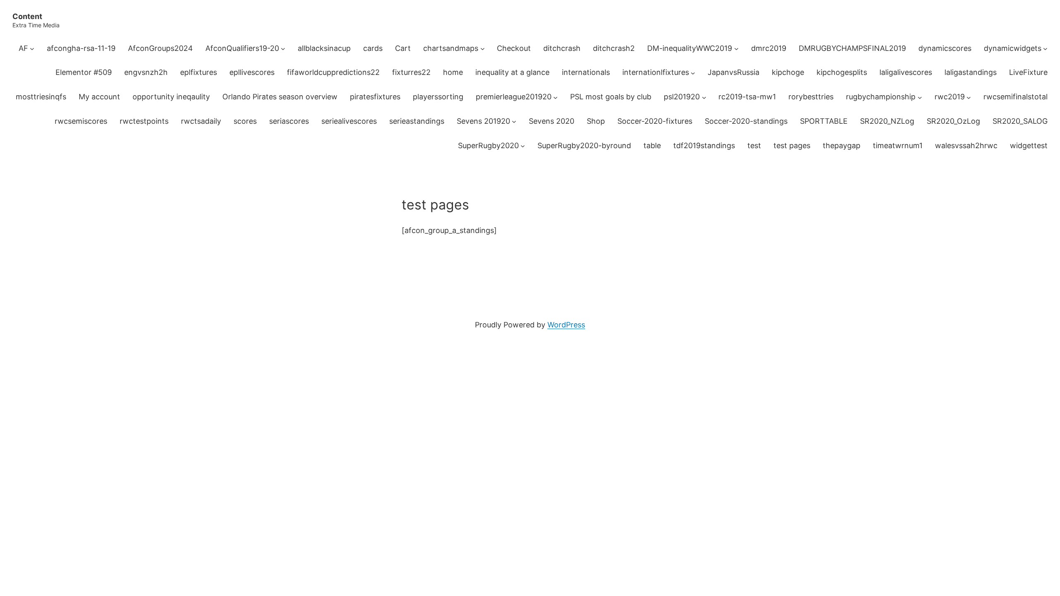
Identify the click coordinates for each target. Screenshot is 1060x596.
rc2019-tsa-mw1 (747, 96)
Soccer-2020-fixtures (654, 121)
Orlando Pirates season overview (279, 96)
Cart (403, 48)
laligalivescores (905, 72)
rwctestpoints (144, 121)
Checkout (514, 48)
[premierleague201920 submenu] (555, 97)
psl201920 (682, 96)
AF (23, 48)
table (652, 145)
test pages (791, 145)
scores (245, 121)
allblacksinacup (324, 48)
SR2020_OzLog (953, 121)
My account (99, 96)
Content (27, 16)
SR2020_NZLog (887, 121)
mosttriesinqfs (41, 96)
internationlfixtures (655, 72)
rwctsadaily (201, 121)
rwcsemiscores (81, 121)
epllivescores (252, 72)
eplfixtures (198, 72)
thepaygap (841, 145)
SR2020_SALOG (1020, 121)
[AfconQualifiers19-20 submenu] (283, 48)
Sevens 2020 (551, 121)
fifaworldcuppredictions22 (333, 72)
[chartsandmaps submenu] (482, 48)
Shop (596, 121)
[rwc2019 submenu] (968, 97)
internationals (586, 72)
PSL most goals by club (610, 96)
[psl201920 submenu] (704, 97)
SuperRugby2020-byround (584, 145)
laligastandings (970, 72)
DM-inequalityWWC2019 (689, 48)
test (754, 145)
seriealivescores (349, 121)
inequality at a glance (512, 72)
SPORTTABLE (824, 121)
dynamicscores (944, 48)
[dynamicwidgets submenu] (1045, 48)
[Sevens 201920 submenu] (514, 121)
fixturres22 (411, 72)
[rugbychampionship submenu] (920, 97)
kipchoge (788, 72)
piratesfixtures (375, 96)
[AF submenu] (32, 48)
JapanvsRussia (733, 72)
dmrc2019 (768, 48)
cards (373, 48)
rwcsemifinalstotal (1015, 96)
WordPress (566, 324)
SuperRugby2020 (488, 145)
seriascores (289, 121)
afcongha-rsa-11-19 (81, 48)
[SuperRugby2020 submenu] (522, 146)
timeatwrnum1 (898, 145)
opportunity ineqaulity (171, 96)
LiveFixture (1028, 72)
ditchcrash (562, 48)
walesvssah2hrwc (966, 145)
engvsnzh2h (146, 72)
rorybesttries (811, 96)
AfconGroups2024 (160, 48)
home (453, 72)
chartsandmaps (450, 48)
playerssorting (438, 96)
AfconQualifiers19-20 (242, 48)
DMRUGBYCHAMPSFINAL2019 (852, 48)
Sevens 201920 (483, 121)
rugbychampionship (880, 96)
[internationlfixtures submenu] (693, 72)
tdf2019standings (704, 145)
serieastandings (416, 121)
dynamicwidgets (1012, 48)
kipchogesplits (842, 72)
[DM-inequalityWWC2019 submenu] (736, 48)
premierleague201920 (514, 96)
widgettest (1029, 145)
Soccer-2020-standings (746, 121)
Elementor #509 (83, 72)
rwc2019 (950, 96)
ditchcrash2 (614, 48)
